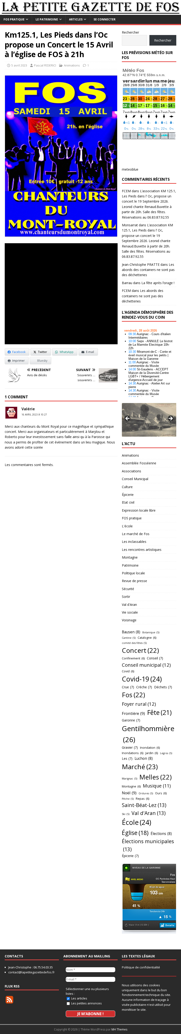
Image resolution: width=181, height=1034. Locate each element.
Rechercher (130, 32)
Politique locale (133, 573)
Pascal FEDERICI (45, 65)
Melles (155, 777)
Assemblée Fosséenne (139, 463)
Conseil (155, 658)
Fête (159, 712)
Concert (140, 650)
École (136, 822)
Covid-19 (142, 678)
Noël (129, 792)
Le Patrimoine (47, 19)
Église (135, 833)
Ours (161, 793)
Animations (72, 65)
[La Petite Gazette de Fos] (90, 12)
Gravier (130, 747)
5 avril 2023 (19, 65)
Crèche (144, 687)
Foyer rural (139, 704)
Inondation (150, 747)
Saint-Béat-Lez (144, 805)
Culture (127, 487)
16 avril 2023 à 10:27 (34, 414)
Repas (142, 798)
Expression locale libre (139, 510)
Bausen (131, 631)
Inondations (132, 753)
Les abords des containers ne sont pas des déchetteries (148, 269)
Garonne (131, 720)
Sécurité (128, 589)
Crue (128, 687)
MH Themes (119, 1029)
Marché (140, 766)
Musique (157, 786)
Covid (128, 671)
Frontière (133, 713)
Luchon (144, 758)
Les (127, 758)
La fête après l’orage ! (157, 283)
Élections (161, 833)
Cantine (129, 637)
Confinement (133, 658)
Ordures (146, 793)
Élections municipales (148, 845)
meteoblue (130, 169)
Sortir (126, 596)
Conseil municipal (146, 665)
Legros (166, 753)
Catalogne (147, 637)
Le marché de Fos (135, 534)
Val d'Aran (129, 604)
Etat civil (128, 502)
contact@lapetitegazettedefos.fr (31, 972)
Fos (133, 694)
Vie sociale (130, 612)
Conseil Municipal (135, 479)
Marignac (129, 778)
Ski (125, 814)
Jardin (151, 753)
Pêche (128, 798)
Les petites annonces (86, 1003)
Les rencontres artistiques (141, 549)
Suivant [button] (170, 418)
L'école (127, 526)
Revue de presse (134, 581)
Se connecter (104, 19)
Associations (131, 471)
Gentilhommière (148, 734)
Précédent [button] (127, 418)
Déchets (163, 687)
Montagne (130, 557)
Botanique (150, 632)
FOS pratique (14, 19)
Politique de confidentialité (141, 967)
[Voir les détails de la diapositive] (149, 420)
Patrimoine (130, 565)
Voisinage (129, 620)
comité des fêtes (134, 643)
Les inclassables (134, 541)
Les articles (78, 998)
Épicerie (128, 494)
